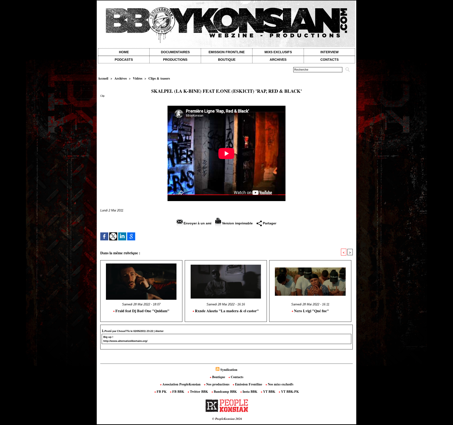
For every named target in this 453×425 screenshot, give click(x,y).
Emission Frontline (227, 52)
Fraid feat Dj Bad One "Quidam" (141, 310)
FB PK (162, 391)
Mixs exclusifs (278, 52)
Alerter (159, 331)
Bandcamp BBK (225, 391)
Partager (269, 223)
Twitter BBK (199, 391)
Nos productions (217, 384)
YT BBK (269, 391)
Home (124, 52)
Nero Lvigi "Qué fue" (311, 310)
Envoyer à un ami (197, 223)
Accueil (103, 78)
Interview (329, 52)
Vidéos (137, 78)
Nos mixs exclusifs (280, 384)
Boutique (226, 59)
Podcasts (124, 59)
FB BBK (178, 391)
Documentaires (175, 52)
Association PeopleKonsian (181, 384)
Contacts (236, 376)
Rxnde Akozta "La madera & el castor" (226, 310)
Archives (278, 59)
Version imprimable (237, 223)
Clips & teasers (159, 78)
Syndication (228, 369)
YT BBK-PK (289, 391)
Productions (175, 59)
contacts (329, 59)
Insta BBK (250, 391)
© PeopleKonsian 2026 (227, 419)
